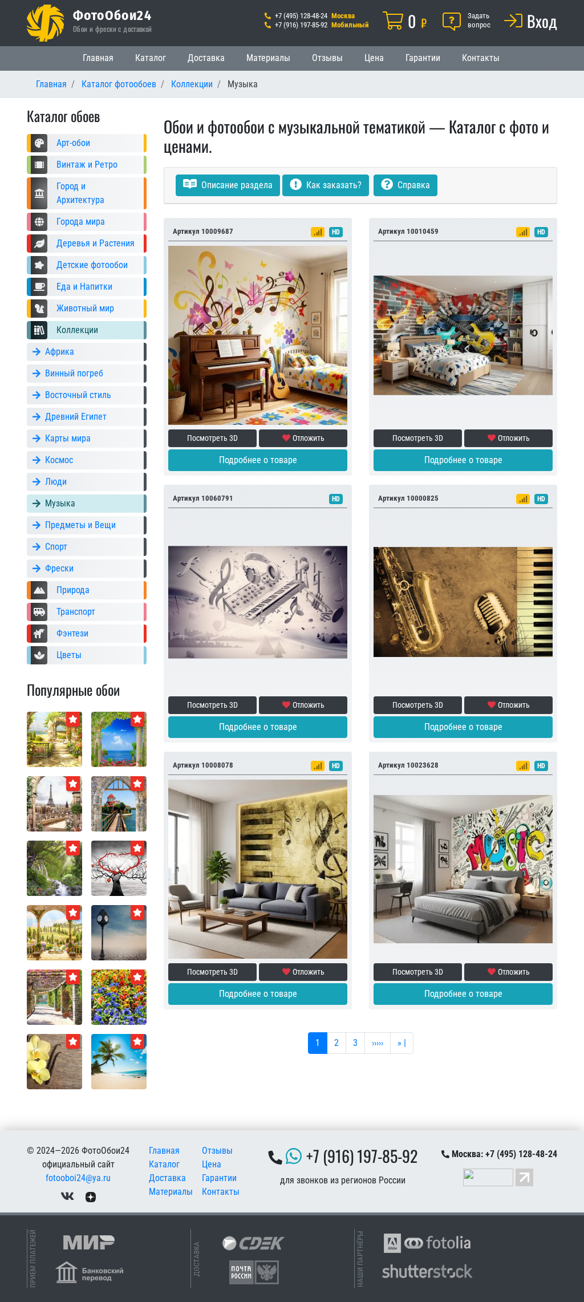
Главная (98, 57)
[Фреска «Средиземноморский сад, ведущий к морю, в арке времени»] (54, 738)
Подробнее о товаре (258, 460)
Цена (374, 57)
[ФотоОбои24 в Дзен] (91, 1196)
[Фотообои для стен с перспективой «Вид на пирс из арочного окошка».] (119, 803)
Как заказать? (333, 185)
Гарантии (422, 57)
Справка (412, 185)
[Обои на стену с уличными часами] (119, 932)
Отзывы (327, 57)
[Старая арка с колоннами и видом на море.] (119, 738)
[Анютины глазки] (119, 996)
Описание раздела (236, 185)
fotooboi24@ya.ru (78, 1178)
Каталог (150, 57)
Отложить (309, 438)
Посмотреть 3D (212, 438)
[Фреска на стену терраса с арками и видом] (54, 932)
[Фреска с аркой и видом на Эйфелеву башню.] (54, 803)
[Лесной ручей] (54, 867)
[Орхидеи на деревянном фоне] (54, 1061)
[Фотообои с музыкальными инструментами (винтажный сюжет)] (463, 601)
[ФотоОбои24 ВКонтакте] (67, 1196)
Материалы (268, 57)
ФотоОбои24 (112, 14)
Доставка (206, 57)
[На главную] (45, 23)
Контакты (481, 57)
